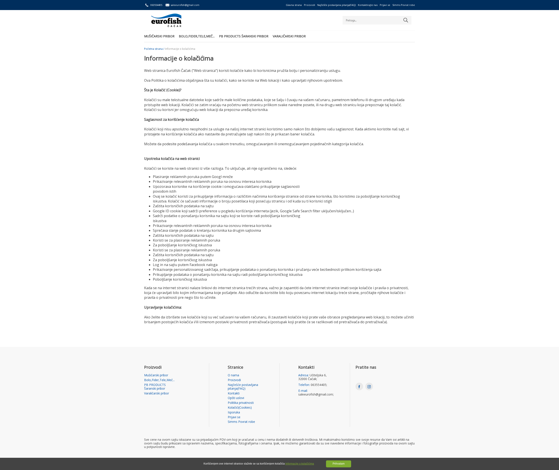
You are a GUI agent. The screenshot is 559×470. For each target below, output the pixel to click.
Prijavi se (385, 4)
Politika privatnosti (241, 403)
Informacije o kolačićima (299, 463)
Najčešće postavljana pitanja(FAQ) (336, 4)
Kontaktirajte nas (368, 4)
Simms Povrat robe (403, 4)
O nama (233, 375)
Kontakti (234, 393)
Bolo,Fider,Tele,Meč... (197, 36)
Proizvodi (309, 4)
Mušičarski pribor (159, 36)
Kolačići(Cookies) (240, 408)
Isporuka (234, 412)
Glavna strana (294, 4)
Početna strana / (154, 48)
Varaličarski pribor (289, 36)
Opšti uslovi (236, 398)
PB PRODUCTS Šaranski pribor (243, 36)
